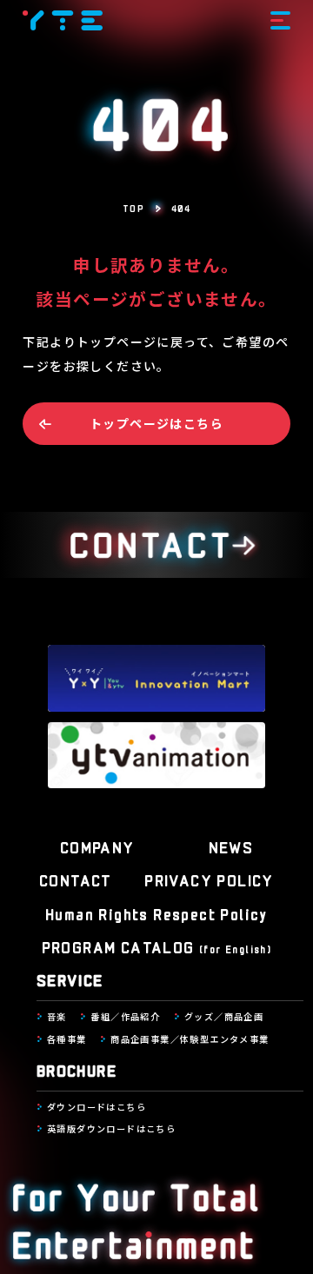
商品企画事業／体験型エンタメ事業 (189, 1038)
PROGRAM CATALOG (157, 946)
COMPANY (97, 846)
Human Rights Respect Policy (156, 913)
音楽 (57, 1016)
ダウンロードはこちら (96, 1106)
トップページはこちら (156, 423)
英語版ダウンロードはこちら (111, 1128)
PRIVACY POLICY (209, 879)
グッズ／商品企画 (223, 1016)
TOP (133, 208)
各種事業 (67, 1038)
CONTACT (75, 879)
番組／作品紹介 (125, 1016)
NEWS (231, 846)
